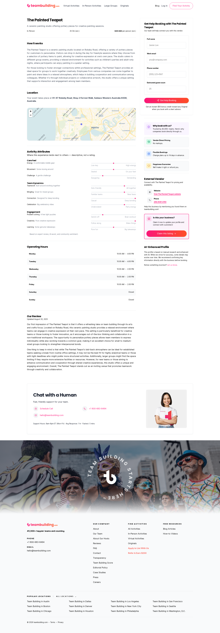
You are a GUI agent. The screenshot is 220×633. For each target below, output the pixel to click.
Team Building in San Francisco (168, 601)
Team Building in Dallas (80, 601)
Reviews (97, 543)
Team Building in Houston (81, 611)
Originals (124, 6)
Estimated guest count (156, 83)
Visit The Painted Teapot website (167, 194)
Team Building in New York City (126, 606)
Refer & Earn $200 (137, 553)
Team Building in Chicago (39, 611)
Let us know (172, 265)
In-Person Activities (91, 6)
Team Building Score (103, 563)
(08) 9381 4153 (160, 202)
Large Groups (110, 6)
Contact (97, 553)
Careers (97, 582)
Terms (52, 622)
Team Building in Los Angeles (125, 601)
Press (95, 577)
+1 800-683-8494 (97, 409)
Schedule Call (46, 409)
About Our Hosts (101, 539)
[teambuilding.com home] (43, 6)
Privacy (60, 622)
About (96, 529)
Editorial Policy (100, 568)
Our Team (97, 534)
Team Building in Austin (38, 601)
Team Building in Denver (80, 606)
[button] (30, 111)
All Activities (134, 529)
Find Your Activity (181, 6)
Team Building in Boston (38, 606)
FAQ (95, 548)
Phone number (153, 68)
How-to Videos (170, 534)
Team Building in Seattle (164, 606)
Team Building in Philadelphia (125, 611)
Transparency (99, 558)
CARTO (133, 140)
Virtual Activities (71, 6)
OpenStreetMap (117, 140)
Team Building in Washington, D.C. (169, 611)
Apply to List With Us (138, 548)
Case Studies (99, 573)
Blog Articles (169, 529)
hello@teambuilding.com (52, 415)
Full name (151, 39)
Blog (157, 6)
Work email (151, 54)
